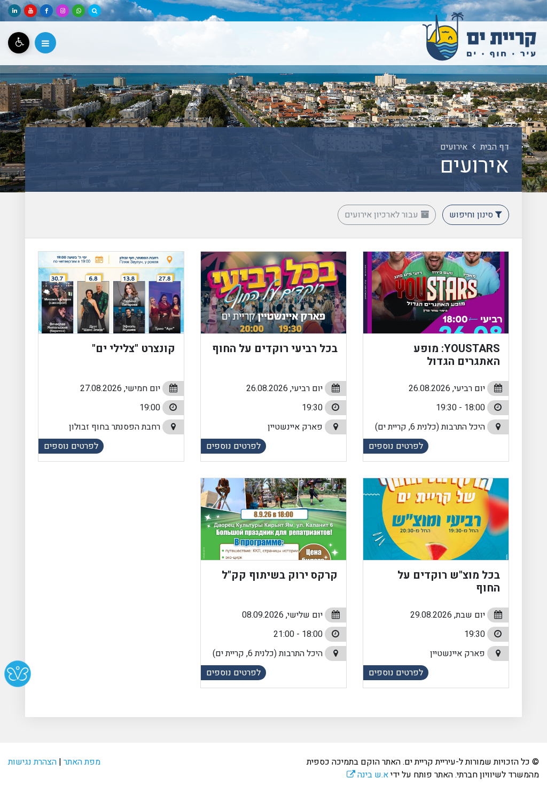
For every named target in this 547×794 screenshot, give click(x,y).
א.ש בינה (367, 774)
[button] (45, 42)
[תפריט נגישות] (18, 42)
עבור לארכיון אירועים (382, 214)
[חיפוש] (94, 10)
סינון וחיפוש (472, 214)
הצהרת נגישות (32, 762)
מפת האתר (82, 762)
